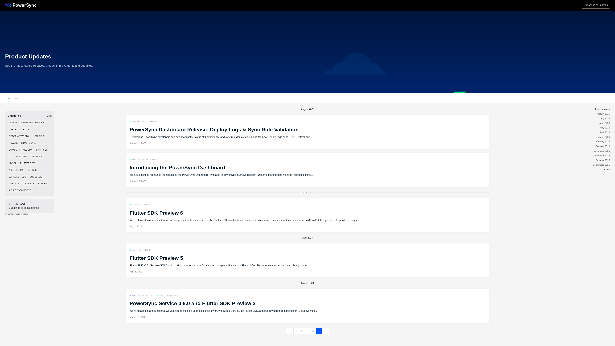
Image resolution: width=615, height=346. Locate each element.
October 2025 (603, 160)
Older (607, 169)
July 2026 (605, 118)
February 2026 (602, 141)
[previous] (290, 331)
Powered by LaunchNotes (16, 214)
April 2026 (605, 132)
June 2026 (604, 123)
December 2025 (602, 151)
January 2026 (603, 146)
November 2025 (602, 155)
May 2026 (605, 127)
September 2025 (601, 165)
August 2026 (603, 113)
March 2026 (604, 137)
